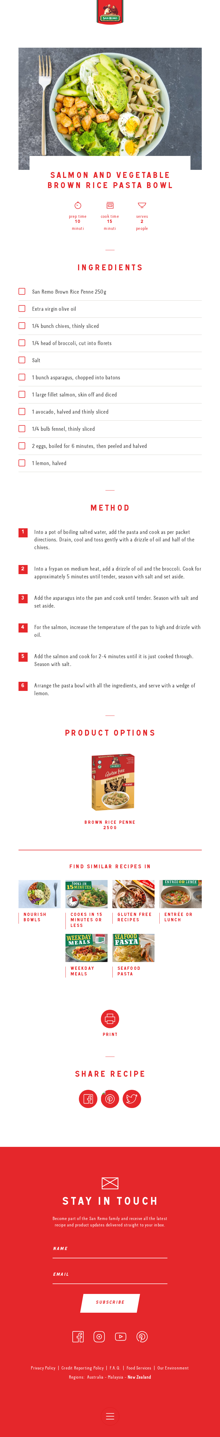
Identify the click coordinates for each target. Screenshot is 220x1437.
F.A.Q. (115, 1368)
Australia (96, 1377)
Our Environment (173, 1368)
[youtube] (120, 1335)
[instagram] (99, 1335)
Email (62, 1275)
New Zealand (139, 1377)
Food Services (139, 1368)
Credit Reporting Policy (82, 1368)
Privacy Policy (43, 1368)
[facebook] (78, 1335)
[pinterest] (142, 1335)
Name (61, 1249)
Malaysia (116, 1377)
